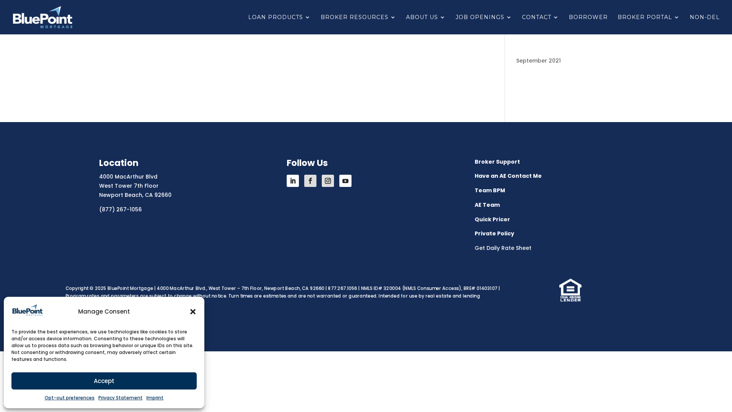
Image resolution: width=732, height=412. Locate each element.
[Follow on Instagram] (328, 181)
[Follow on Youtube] (345, 181)
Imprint (155, 397)
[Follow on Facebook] (310, 181)
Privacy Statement (120, 397)
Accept (104, 381)
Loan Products (275, 17)
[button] (193, 311)
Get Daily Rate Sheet (503, 248)
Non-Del (705, 17)
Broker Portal (645, 17)
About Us (422, 17)
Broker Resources (354, 17)
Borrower (588, 17)
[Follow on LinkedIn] (293, 181)
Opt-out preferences (70, 397)
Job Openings (480, 17)
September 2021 (538, 60)
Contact (536, 17)
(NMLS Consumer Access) (431, 288)
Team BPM (490, 190)
